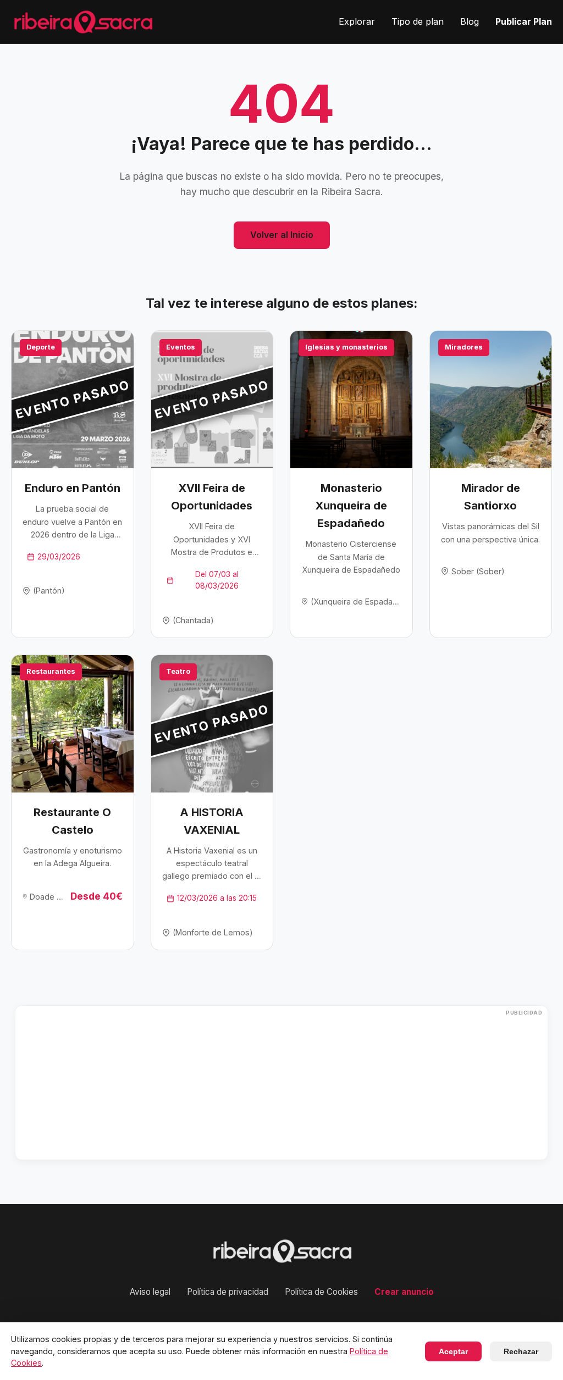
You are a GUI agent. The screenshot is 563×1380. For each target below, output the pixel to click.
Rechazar (521, 1351)
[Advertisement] (281, 1083)
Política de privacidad (227, 1292)
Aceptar (453, 1351)
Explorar (357, 21)
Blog (469, 21)
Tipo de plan (417, 21)
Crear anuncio (404, 1292)
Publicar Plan (523, 21)
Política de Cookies (321, 1292)
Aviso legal (150, 1292)
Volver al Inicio (281, 234)
